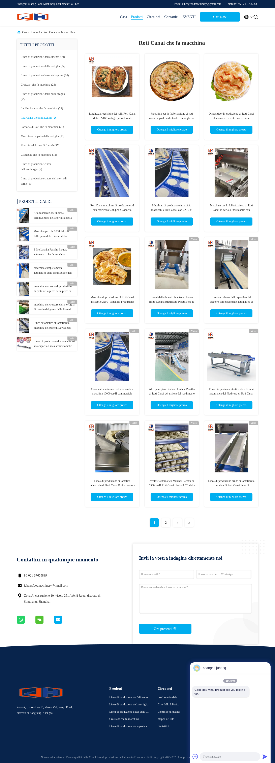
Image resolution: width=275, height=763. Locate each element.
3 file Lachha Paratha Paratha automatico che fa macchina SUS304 (50, 252)
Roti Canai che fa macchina (59, 32)
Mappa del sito (166, 719)
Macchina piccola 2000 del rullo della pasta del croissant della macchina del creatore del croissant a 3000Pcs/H (53, 234)
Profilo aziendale (167, 697)
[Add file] (195, 756)
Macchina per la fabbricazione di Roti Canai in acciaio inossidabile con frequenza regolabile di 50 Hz (231, 210)
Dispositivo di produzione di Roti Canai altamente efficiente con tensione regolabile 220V (231, 118)
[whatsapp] (26, 622)
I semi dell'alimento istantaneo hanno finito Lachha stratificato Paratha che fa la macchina (171, 302)
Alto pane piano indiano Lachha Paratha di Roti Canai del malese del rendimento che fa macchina (172, 394)
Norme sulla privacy (52, 757)
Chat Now (219, 17)
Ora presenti (163, 629)
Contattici (171, 17)
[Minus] (265, 668)
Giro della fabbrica (168, 704)
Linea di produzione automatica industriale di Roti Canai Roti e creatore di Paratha (112, 485)
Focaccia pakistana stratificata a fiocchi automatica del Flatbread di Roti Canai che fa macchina (231, 394)
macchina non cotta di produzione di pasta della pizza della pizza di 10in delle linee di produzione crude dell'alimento (54, 289)
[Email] (63, 622)
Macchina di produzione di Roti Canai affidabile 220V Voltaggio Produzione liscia (112, 302)
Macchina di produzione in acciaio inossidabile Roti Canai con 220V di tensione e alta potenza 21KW (171, 210)
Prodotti (137, 17)
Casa (123, 17)
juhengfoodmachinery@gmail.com (46, 585)
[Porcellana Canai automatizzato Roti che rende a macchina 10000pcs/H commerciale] (112, 356)
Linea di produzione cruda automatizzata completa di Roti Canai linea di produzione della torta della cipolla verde (231, 485)
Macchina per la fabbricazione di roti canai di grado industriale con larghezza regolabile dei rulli (171, 118)
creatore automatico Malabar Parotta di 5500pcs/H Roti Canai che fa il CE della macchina (172, 485)
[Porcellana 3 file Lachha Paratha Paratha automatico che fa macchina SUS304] (24, 252)
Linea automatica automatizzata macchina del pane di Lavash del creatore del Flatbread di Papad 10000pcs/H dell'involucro (52, 325)
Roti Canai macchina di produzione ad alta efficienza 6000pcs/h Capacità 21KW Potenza (112, 210)
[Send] (265, 756)
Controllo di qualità (169, 711)
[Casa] (33, 17)
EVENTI (189, 17)
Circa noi (153, 17)
